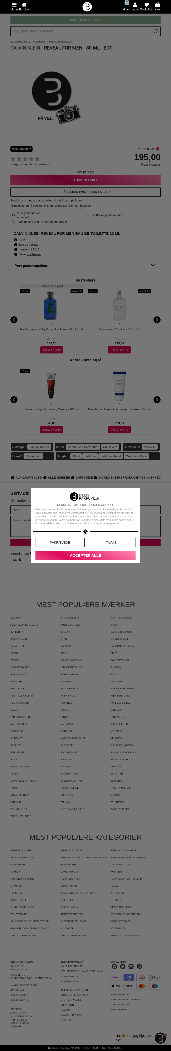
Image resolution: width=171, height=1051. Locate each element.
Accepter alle (85, 555)
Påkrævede (60, 542)
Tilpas (111, 542)
